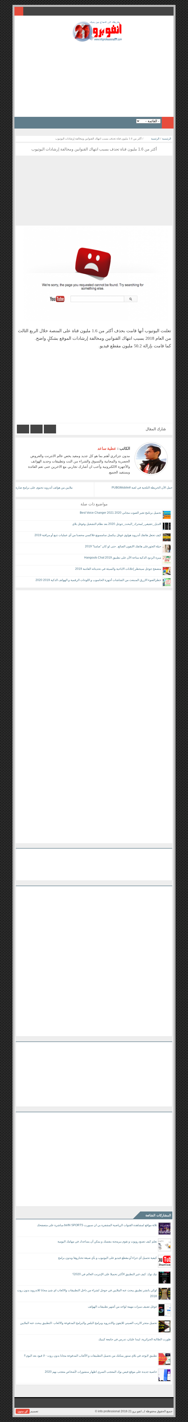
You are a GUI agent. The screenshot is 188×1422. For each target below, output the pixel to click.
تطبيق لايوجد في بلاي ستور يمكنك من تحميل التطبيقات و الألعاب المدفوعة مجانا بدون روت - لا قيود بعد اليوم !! (90, 1355)
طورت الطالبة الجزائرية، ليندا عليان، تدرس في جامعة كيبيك (134, 1339)
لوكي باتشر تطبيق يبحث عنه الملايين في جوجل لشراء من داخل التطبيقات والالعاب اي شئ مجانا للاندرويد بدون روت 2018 (87, 1293)
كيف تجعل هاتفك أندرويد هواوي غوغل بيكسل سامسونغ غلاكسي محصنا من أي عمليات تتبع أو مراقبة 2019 (98, 535)
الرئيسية (166, 138)
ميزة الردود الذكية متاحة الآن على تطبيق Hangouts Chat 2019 (122, 557)
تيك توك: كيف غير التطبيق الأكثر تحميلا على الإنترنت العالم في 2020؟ (114, 1274)
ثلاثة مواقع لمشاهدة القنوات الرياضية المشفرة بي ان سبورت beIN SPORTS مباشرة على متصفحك (97, 1225)
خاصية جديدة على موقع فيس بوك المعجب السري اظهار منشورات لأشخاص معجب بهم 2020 (101, 1371)
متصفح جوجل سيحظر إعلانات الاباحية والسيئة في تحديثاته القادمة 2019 (118, 569)
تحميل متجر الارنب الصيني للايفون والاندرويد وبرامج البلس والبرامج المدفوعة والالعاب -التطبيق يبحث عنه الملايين (88, 1323)
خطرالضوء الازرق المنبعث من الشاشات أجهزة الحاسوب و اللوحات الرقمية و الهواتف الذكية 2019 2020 (98, 580)
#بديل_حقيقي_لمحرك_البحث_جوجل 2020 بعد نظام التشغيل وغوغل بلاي (116, 524)
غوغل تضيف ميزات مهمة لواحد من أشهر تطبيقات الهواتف (122, 1306)
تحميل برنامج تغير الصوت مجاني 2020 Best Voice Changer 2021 (120, 512)
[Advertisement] (94, 78)
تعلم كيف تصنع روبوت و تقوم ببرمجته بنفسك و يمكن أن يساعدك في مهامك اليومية (107, 1241)
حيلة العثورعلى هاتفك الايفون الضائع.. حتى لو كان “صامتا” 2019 (123, 546)
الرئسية (155, 138)
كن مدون (23, 1411)
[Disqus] (94, 651)
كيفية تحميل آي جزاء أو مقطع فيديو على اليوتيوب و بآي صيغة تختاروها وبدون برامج (107, 1258)
